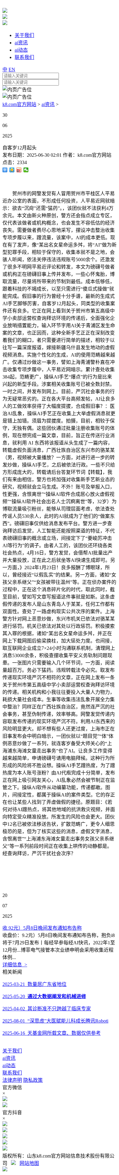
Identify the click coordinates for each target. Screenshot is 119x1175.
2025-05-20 (44, 996)
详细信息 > (14, 964)
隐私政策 (33, 1080)
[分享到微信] (26, 169)
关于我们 (12, 1050)
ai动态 (9, 1065)
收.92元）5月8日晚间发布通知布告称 (42, 928)
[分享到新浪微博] (19, 169)
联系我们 (12, 1072)
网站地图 (29, 1163)
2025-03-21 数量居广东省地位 (34, 984)
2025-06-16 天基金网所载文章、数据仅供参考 (51, 1033)
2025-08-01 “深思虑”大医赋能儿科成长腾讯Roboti (55, 1020)
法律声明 (12, 1080)
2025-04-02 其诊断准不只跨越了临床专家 (46, 1008)
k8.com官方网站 (19, 104)
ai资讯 (48, 104)
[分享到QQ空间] (12, 169)
